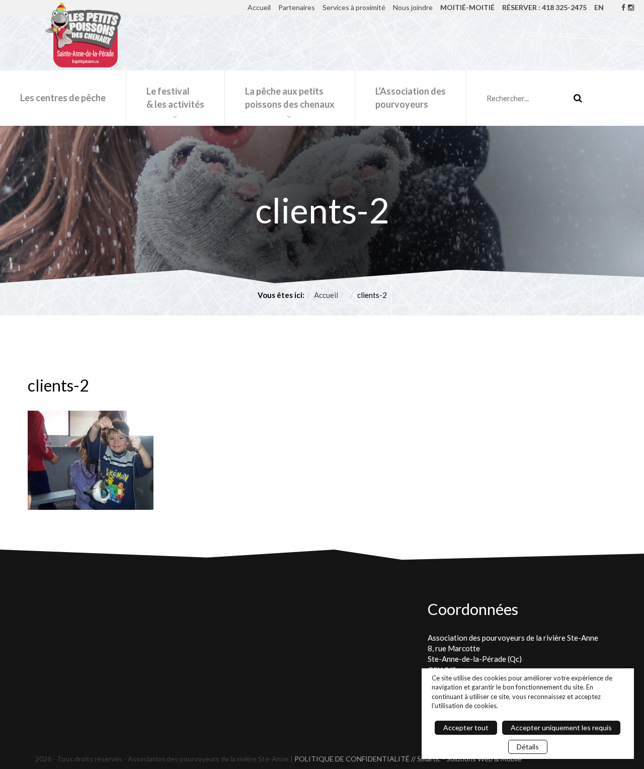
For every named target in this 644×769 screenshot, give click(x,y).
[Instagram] (631, 7)
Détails (528, 746)
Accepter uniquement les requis (561, 727)
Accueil (259, 7)
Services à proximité (354, 7)
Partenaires (296, 7)
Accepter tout (466, 727)
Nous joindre (413, 7)
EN (599, 7)
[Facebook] (623, 7)
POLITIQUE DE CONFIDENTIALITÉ (352, 758)
